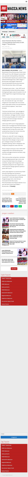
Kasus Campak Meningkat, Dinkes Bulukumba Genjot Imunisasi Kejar (16, 237)
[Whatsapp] (20, 206)
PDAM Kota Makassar (7, 298)
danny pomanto (5, 287)
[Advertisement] (14, 369)
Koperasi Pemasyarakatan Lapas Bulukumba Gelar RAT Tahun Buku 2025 (18, 242)
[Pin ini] (12, 206)
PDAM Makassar (6, 290)
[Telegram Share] (16, 206)
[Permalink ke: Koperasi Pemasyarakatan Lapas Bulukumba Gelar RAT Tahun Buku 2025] (5, 242)
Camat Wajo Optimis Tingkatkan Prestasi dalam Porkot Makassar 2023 (21, 200)
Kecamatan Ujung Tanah (8, 301)
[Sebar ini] (4, 206)
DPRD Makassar (5, 284)
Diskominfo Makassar (7, 292)
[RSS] (12, 194)
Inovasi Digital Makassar (8, 475)
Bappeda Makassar (6, 295)
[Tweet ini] (8, 206)
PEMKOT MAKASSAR (6, 278)
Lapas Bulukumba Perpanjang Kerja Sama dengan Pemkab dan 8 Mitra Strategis (17, 219)
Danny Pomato (5, 304)
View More (14, 268)
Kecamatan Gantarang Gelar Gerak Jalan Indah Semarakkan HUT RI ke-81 (17, 225)
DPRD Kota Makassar (7, 281)
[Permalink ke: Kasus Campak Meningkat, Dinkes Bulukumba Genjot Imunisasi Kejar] (5, 237)
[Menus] (26, 1)
